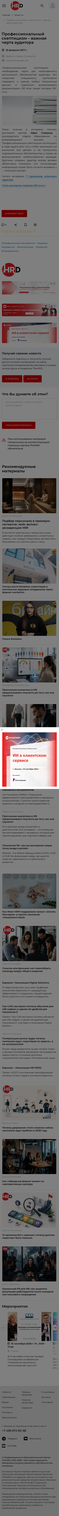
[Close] (56, 728)
